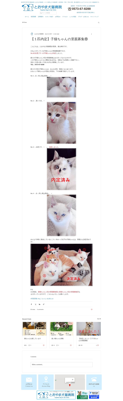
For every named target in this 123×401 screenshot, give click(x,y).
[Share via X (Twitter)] (35, 304)
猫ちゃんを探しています (32, 338)
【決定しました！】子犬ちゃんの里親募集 (88, 339)
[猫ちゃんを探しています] (34, 329)
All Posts (24, 22)
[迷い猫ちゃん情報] (61, 329)
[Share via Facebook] (31, 304)
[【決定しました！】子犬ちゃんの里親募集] (89, 329)
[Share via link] (43, 304)
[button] (98, 22)
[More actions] (91, 34)
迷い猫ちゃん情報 (57, 338)
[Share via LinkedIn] (39, 304)
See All (99, 318)
